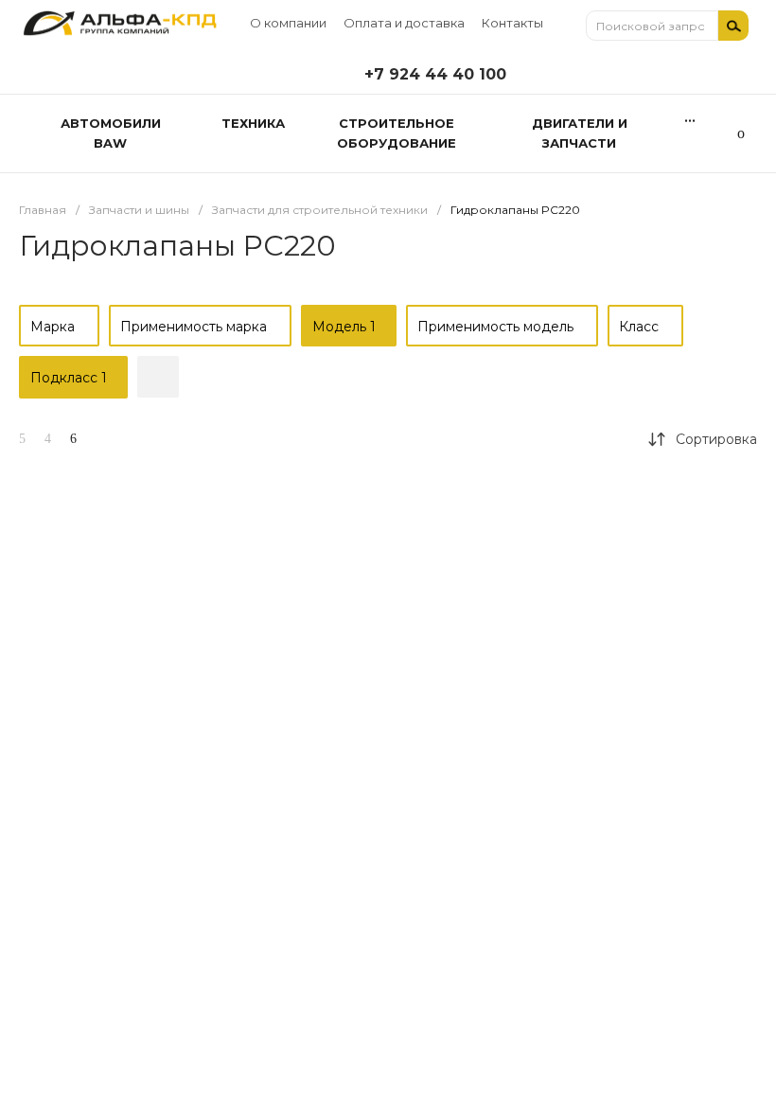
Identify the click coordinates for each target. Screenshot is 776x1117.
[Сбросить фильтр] (158, 377)
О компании (288, 22)
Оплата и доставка (404, 22)
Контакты (512, 22)
